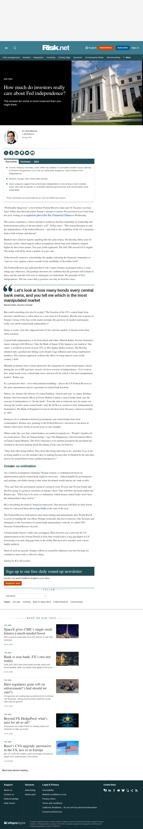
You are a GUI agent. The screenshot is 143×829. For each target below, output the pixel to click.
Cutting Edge (64, 57)
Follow (49, 589)
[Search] (15, 48)
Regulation (39, 57)
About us (8, 790)
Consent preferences (52, 812)
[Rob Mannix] (11, 137)
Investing (51, 57)
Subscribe (123, 47)
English (93, 47)
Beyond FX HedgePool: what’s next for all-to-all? (25, 720)
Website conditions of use (54, 794)
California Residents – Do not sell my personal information (69, 807)
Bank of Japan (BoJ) (42, 602)
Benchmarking (113, 57)
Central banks (76, 602)
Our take (8, 79)
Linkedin (109, 790)
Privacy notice (48, 799)
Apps (127, 790)
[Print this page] (32, 153)
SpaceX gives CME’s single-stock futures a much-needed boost (28, 631)
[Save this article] (22, 153)
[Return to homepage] (56, 49)
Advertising (30, 790)
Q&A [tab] (36, 161)
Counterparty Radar (94, 57)
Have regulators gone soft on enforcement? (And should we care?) (25, 688)
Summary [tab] (25, 161)
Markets (26, 57)
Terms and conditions (52, 803)
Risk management (11, 57)
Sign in (135, 47)
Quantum (77, 57)
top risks (41, 508)
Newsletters (106, 47)
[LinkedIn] (16, 153)
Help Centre (9, 803)
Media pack (30, 794)
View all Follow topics (105, 790)
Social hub (132, 790)
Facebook (114, 790)
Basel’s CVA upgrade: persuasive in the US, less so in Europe (27, 748)
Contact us (9, 794)
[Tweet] (6, 153)
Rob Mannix (31, 131)
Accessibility (48, 790)
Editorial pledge (11, 799)
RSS (136, 790)
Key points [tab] (11, 161)
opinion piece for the (48, 215)
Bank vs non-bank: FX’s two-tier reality (27, 659)
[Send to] (27, 153)
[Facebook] (11, 153)
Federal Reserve (60, 602)
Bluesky (123, 790)
